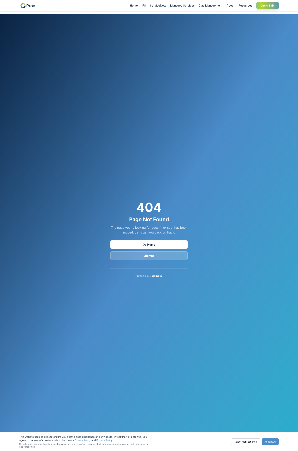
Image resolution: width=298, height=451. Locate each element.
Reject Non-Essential (245, 441)
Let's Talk (267, 5)
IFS (144, 5)
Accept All (270, 441)
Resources (245, 5)
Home (134, 5)
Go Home (149, 244)
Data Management (210, 5)
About (230, 5)
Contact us (156, 275)
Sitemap (149, 255)
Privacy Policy (104, 440)
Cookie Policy (83, 440)
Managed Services (182, 5)
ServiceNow (158, 5)
